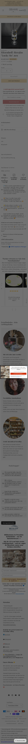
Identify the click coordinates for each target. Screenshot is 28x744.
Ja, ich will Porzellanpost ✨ (18, 373)
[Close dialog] (26, 366)
